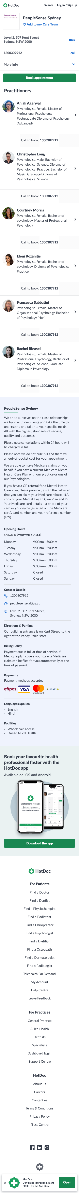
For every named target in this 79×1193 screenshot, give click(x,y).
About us (39, 1084)
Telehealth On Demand (39, 974)
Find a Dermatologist (39, 957)
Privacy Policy (40, 1116)
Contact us (39, 1100)
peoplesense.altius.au (25, 603)
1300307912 (19, 595)
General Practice (39, 1020)
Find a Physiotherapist (40, 908)
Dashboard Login (39, 1053)
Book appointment (39, 77)
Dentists (40, 1037)
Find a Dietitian (39, 941)
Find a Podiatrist (39, 917)
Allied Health (39, 1029)
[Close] (4, 1183)
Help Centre (39, 990)
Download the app (39, 843)
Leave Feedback (40, 998)
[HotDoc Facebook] (32, 1147)
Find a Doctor (39, 892)
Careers (39, 1092)
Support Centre (40, 1061)
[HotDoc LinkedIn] (39, 1147)
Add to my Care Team (42, 24)
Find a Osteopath (39, 949)
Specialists (39, 1045)
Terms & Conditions (39, 1108)
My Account (39, 982)
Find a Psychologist (39, 933)
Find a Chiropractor (39, 925)
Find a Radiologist (39, 965)
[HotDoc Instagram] (46, 1147)
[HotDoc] (11, 5)
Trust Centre (39, 1124)
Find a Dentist (40, 900)
